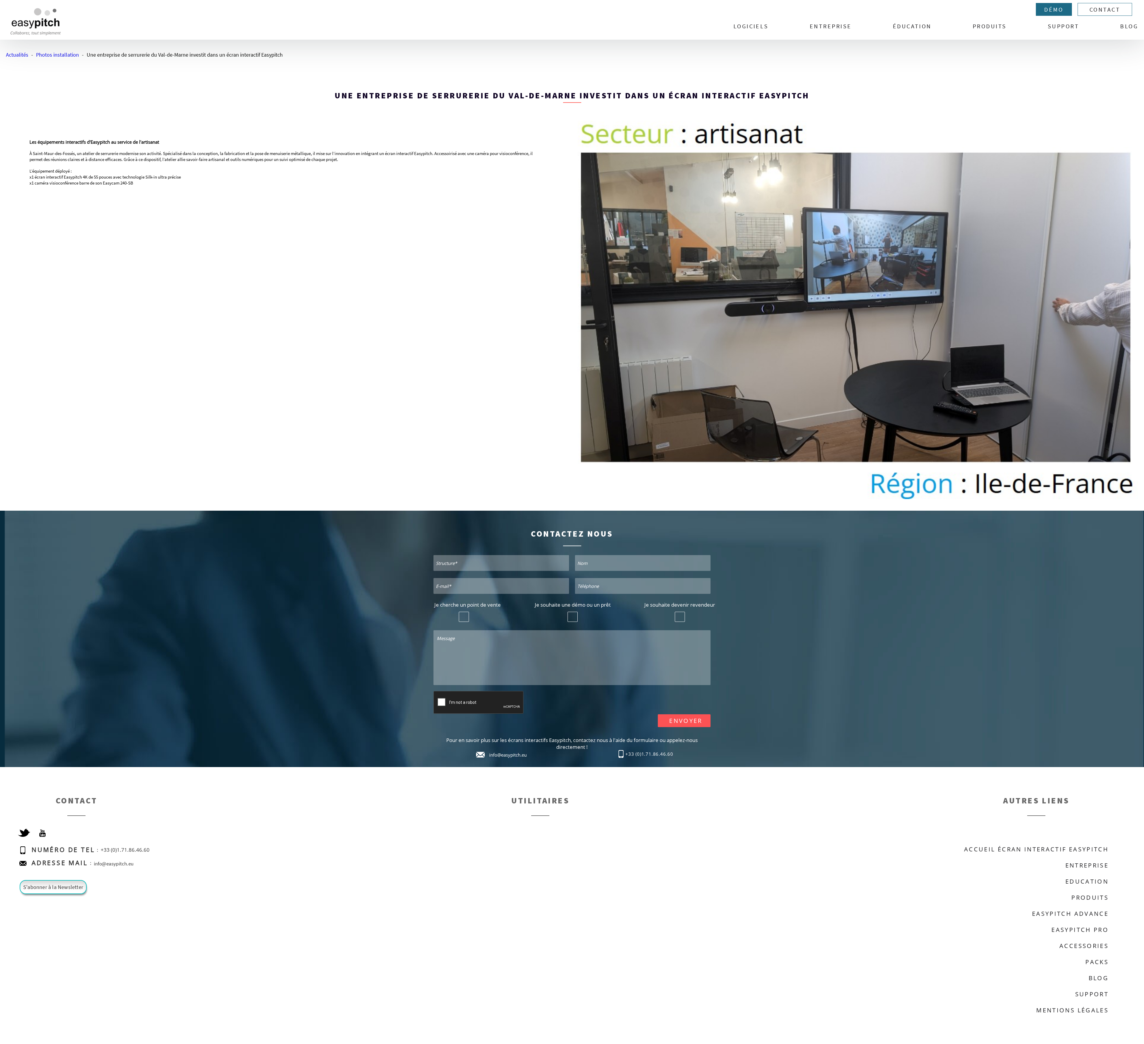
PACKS (1097, 962)
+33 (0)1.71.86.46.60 (649, 754)
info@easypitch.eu (508, 755)
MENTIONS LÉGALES (1072, 1010)
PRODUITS (990, 26)
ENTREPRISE (831, 26)
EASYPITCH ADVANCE (1070, 914)
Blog (1129, 26)
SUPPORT (1063, 26)
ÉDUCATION (912, 26)
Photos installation (57, 54)
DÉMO (1054, 9)
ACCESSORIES (1084, 946)
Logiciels (751, 26)
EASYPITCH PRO (1080, 930)
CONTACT (1104, 9)
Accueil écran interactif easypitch (1036, 849)
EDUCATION (1087, 881)
